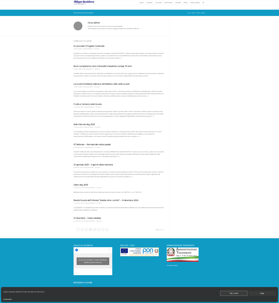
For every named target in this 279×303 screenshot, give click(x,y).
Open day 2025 (81, 184)
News (198, 13)
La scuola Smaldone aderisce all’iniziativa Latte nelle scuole (101, 84)
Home (193, 13)
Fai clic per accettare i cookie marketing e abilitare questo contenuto (93, 261)
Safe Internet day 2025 (84, 124)
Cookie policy (7, 299)
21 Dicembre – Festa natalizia (87, 218)
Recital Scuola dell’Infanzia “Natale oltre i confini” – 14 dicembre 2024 (106, 200)
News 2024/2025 (87, 49)
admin (98, 49)
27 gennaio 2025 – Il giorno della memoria (93, 164)
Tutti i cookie (233, 293)
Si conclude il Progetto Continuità (89, 46)
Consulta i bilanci (172, 265)
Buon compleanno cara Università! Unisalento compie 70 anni (103, 66)
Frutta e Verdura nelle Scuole (88, 104)
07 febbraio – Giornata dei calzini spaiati (92, 144)
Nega (262, 293)
